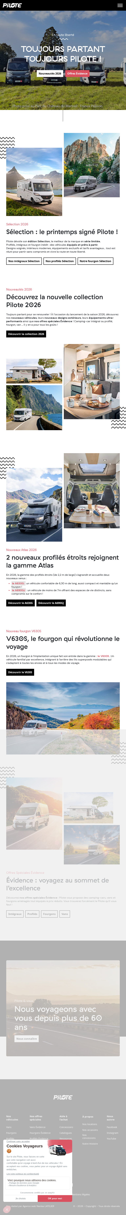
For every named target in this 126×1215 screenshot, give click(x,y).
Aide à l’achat (64, 1118)
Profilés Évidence (39, 1138)
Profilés (10, 1138)
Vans (8, 1127)
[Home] (12, 5)
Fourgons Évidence (40, 1132)
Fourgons (11, 1132)
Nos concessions (89, 1137)
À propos (87, 1116)
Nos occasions (90, 1130)
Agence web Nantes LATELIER (38, 1206)
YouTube (111, 1138)
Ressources (66, 1138)
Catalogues (66, 1132)
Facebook (112, 1127)
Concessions (66, 1127)
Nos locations (89, 1124)
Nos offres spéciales (36, 1118)
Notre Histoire (90, 1143)
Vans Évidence (37, 1127)
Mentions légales (80, 1194)
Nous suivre (111, 1118)
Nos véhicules (12, 1118)
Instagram (112, 1132)
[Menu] (120, 5)
